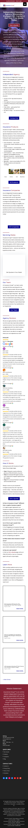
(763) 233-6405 (11, 1)
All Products (14, 182)
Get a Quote (14, 25)
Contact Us (14, 118)
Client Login (19, 1)
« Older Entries (6, 679)
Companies (6, 756)
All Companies (14, 227)
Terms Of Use (7, 804)
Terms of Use (7, 770)
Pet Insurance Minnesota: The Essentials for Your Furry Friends (12, 604)
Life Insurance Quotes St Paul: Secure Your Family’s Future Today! (14, 667)
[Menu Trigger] (25, 4)
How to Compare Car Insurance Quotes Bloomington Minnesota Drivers (12, 635)
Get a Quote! (14, 498)
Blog (5, 759)
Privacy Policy (7, 768)
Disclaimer (6, 773)
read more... (20, 608)
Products (6, 754)
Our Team (14, 310)
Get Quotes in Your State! (14, 272)
